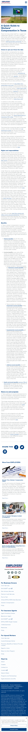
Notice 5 (15, 91)
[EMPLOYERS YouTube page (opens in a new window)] (19, 572)
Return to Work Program (8, 651)
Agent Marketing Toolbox (8, 613)
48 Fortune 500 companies (13, 41)
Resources (4, 627)
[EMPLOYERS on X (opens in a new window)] (12, 572)
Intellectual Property (7, 688)
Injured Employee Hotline (8, 641)
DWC (23, 404)
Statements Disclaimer (7, 686)
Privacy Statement (15, 685)
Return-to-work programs (9, 392)
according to (21, 73)
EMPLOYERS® (14, 434)
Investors (3, 670)
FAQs (2, 605)
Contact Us (4, 667)
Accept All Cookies (14, 729)
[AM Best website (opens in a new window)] (16, 578)
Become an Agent (6, 616)
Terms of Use (4, 685)
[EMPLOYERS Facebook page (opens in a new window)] (8, 572)
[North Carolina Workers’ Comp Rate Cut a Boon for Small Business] (14, 538)
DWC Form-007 (18, 99)
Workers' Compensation (7, 602)
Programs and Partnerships (9, 676)
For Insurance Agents (9, 611)
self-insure (4, 160)
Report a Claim (5, 648)
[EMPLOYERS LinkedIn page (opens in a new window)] (15, 572)
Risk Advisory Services (7, 591)
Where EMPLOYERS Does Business (11, 600)
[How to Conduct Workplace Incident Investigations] (14, 508)
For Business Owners (9, 583)
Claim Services (5, 585)
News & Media (5, 673)
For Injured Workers (8, 635)
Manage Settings (14, 725)
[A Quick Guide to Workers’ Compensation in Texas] (16, 447)
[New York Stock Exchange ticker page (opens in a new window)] (9, 578)
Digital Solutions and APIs (8, 678)
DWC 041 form (7, 198)
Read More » (5, 498)
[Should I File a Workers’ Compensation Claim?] (14, 472)
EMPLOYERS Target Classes (9, 622)
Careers (3, 664)
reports (16, 76)
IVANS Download (6, 624)
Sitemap (16, 688)
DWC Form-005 (21, 88)
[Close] (26, 718)
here (19, 147)
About (2, 661)
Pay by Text (4, 597)
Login (6, 588)
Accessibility (19, 686)
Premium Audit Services (7, 594)
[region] (14, 724)
